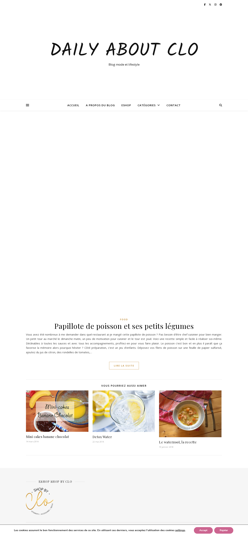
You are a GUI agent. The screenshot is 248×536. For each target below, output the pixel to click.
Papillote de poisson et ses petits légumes (124, 326)
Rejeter (224, 530)
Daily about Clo (124, 51)
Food (124, 319)
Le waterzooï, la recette (178, 442)
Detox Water (102, 437)
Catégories (147, 105)
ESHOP (126, 105)
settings (180, 530)
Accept (203, 530)
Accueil (73, 105)
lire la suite (124, 365)
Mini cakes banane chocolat (47, 436)
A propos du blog (100, 105)
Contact (173, 105)
